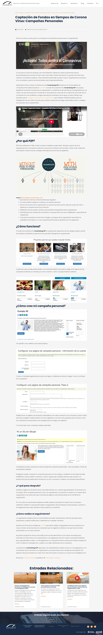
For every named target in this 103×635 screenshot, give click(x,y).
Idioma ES (44, 29)
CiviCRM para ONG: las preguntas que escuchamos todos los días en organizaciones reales (77, 587)
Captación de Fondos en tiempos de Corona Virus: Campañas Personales (49, 13)
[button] (67, 3)
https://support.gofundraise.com (32, 198)
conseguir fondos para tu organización (40, 98)
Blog (21, 13)
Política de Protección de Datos (63, 626)
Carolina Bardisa (29, 558)
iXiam (17, 13)
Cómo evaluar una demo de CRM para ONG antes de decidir (50, 586)
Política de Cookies (75, 626)
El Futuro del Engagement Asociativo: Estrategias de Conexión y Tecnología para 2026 (25, 587)
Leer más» (17, 604)
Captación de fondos (32, 29)
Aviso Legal (51, 626)
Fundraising (56, 558)
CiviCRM (40, 29)
